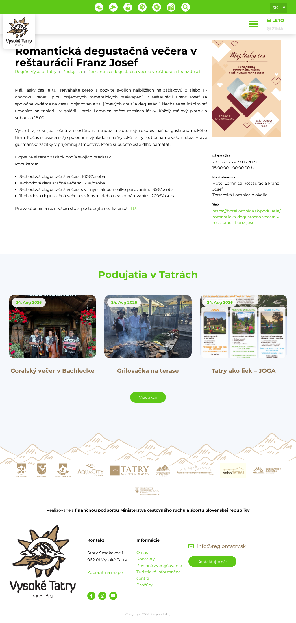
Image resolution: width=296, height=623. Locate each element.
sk (275, 7)
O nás (142, 552)
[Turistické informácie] (156, 7)
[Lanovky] (127, 7)
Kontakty (145, 559)
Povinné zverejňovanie (159, 565)
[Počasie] (99, 7)
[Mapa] (171, 7)
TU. (133, 208)
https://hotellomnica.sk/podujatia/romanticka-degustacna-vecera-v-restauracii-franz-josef (246, 216)
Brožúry (144, 584)
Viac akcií (148, 397)
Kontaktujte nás (212, 561)
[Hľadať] (185, 7)
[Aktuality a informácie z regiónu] (142, 7)
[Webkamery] (113, 7)
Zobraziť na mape (105, 572)
